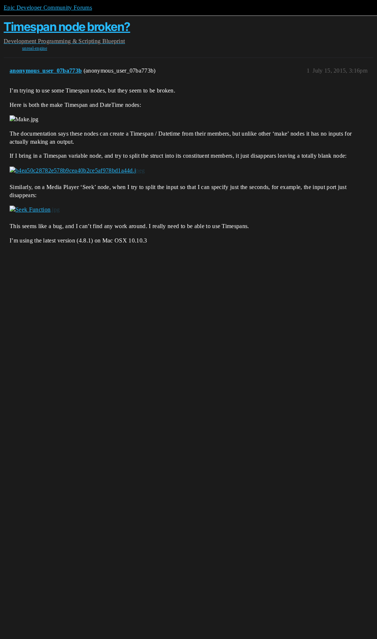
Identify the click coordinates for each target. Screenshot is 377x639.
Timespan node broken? (67, 27)
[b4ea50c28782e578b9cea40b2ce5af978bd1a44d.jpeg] (77, 170)
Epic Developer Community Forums (48, 7)
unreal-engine (34, 48)
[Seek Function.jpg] (35, 209)
